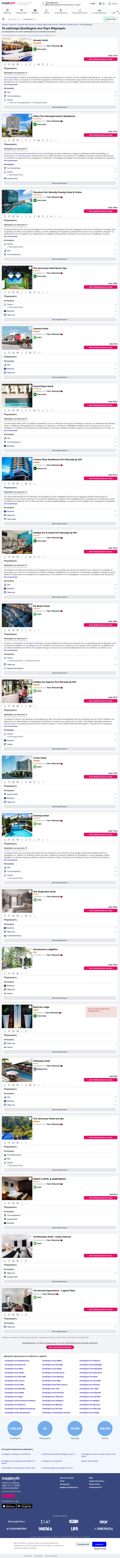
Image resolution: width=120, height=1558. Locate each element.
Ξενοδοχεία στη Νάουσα (52, 1404)
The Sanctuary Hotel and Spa (48, 1118)
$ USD (93, 4)
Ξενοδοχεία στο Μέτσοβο (15, 1376)
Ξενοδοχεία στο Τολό (51, 1388)
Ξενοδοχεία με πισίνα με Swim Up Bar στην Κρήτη (98, 1455)
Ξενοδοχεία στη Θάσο (88, 1376)
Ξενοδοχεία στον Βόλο (13, 1368)
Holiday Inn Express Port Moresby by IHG (54, 682)
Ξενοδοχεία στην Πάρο (51, 1380)
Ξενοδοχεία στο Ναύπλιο (89, 1360)
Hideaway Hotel (41, 1060)
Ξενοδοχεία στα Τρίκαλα (89, 1384)
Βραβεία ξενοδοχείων (69, 1487)
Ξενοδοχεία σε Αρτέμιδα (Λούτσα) (56, 1412)
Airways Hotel (40, 40)
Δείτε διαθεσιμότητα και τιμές (100, 59)
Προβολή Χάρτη (111, 19)
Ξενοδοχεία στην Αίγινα (14, 1380)
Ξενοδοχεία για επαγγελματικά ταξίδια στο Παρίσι (18, 1462)
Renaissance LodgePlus (45, 949)
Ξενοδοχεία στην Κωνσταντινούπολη (19, 1400)
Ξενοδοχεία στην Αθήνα (52, 1360)
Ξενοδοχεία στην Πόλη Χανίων (54, 1384)
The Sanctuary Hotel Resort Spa (50, 268)
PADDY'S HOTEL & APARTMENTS (49, 1179)
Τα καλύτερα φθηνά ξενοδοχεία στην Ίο (57, 1468)
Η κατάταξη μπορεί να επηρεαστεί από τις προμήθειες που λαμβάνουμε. (28, 35)
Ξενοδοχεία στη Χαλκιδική (90, 1372)
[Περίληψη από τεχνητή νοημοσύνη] (26, 74)
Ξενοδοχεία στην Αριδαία (90, 1396)
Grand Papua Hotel (43, 386)
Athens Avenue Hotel (89, 1461)
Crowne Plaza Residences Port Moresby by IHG (57, 459)
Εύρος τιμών (12, 19)
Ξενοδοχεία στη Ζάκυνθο (14, 1388)
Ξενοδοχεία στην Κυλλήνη (53, 1392)
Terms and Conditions (51, 1556)
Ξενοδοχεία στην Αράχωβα (90, 1364)
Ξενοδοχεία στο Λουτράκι (90, 1380)
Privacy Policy (38, 1556)
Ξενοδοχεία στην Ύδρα (88, 1388)
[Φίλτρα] (3, 19)
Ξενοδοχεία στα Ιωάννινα (15, 1364)
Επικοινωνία (94, 1484)
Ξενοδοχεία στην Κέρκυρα (53, 1376)
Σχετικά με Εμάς (66, 1478)
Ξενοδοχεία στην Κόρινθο (90, 1392)
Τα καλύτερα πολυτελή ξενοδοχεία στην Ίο (58, 1454)
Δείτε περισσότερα (59, 107)
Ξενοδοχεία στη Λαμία (13, 1396)
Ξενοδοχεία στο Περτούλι (53, 1396)
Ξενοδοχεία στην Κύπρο (89, 1412)
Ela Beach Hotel (41, 606)
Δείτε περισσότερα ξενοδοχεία (60, 1347)
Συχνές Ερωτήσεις (96, 1481)
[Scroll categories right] (117, 11)
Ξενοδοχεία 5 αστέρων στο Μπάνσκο (15, 1454)
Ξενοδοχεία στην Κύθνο (14, 1392)
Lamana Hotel (40, 328)
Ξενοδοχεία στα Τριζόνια (14, 1404)
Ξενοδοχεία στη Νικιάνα (52, 1408)
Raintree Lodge (41, 1007)
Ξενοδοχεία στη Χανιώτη (89, 1404)
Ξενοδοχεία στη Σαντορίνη (53, 1372)
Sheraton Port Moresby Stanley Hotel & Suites (57, 192)
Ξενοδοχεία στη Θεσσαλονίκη (16, 1360)
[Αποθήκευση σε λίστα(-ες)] (30, 40)
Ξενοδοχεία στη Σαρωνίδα (51, 1461)
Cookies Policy (28, 1556)
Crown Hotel (39, 757)
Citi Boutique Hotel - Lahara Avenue (52, 1236)
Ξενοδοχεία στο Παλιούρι (90, 1408)
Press (62, 1481)
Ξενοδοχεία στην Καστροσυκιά (17, 1412)
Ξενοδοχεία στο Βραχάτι (89, 1400)
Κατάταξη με (28, 19)
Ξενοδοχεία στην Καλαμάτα (90, 1368)
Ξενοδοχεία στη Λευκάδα (52, 1364)
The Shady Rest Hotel (44, 891)
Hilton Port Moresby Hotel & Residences (54, 116)
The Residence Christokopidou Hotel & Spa (18, 1468)
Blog (91, 1478)
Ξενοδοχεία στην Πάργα (52, 1368)
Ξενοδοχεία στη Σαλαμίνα (52, 1400)
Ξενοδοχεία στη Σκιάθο (14, 1384)
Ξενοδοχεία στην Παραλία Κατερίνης (19, 1408)
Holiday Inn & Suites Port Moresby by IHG (55, 532)
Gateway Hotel (41, 815)
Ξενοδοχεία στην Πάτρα (14, 1372)
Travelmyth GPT (95, 1487)
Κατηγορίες (65, 1484)
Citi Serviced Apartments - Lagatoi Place (54, 1290)
